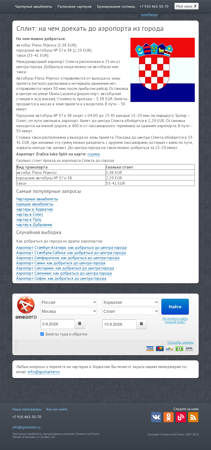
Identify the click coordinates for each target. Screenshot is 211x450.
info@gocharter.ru (44, 371)
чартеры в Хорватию (34, 209)
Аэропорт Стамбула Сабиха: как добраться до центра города (71, 252)
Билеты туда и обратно (66, 333)
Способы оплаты (181, 342)
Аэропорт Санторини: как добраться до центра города (65, 267)
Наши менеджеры (26, 409)
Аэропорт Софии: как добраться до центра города (61, 278)
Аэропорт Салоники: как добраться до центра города (64, 273)
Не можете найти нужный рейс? (175, 320)
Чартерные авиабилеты (33, 6)
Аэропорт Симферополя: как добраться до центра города (67, 257)
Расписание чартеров (75, 6)
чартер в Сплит (29, 214)
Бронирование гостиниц (116, 6)
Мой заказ (184, 6)
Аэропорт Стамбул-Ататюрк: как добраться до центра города (71, 247)
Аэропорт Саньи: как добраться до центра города (60, 262)
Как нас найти (56, 409)
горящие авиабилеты (34, 204)
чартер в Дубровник (34, 224)
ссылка (93, 153)
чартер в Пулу (28, 219)
